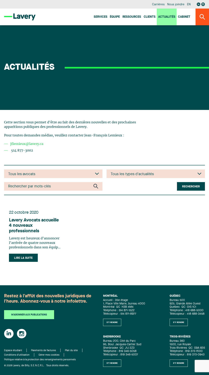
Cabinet (184, 17)
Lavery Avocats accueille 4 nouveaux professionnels (34, 225)
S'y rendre (112, 322)
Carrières (158, 4)
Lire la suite (23, 258)
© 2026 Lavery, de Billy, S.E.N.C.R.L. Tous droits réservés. (36, 365)
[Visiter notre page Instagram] (203, 4)
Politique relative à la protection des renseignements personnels (40, 359)
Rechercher (191, 186)
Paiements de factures (43, 350)
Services (100, 17)
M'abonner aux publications (29, 315)
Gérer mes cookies (49, 355)
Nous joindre (175, 4)
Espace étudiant (13, 350)
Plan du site (71, 350)
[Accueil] (20, 16)
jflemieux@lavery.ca (26, 144)
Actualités (166, 17)
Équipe (115, 17)
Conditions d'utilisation (17, 355)
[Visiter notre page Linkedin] (198, 4)
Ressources (131, 17)
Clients (150, 17)
